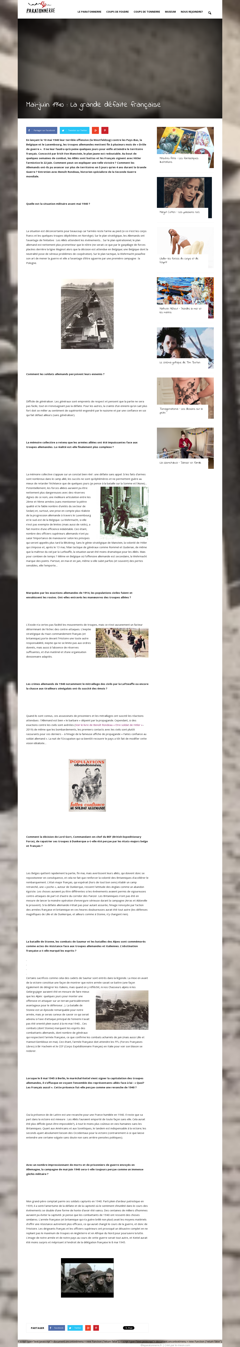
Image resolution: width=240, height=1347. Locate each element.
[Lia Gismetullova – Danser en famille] (185, 448)
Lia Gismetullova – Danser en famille (180, 463)
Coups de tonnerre (147, 11)
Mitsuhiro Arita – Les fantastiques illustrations (179, 160)
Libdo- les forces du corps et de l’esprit (179, 260)
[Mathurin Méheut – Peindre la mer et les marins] (185, 297)
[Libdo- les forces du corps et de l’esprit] (185, 247)
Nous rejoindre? (192, 11)
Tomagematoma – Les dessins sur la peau (181, 411)
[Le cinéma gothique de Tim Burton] (185, 348)
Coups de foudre (117, 11)
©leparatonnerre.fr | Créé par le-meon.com (165, 1345)
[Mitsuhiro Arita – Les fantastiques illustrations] (185, 147)
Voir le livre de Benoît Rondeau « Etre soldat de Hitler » (108, 725)
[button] (209, 13)
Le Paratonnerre (89, 11)
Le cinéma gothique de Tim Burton (180, 362)
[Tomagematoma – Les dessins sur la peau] (185, 398)
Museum (170, 11)
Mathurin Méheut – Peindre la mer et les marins (180, 311)
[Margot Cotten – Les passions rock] (185, 197)
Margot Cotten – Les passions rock (180, 212)
